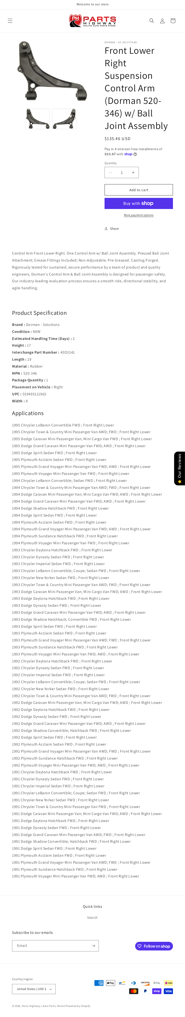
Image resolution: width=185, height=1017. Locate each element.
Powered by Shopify (78, 1006)
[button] (10, 20)
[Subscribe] (93, 945)
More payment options (139, 215)
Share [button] (114, 228)
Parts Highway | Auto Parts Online (43, 1006)
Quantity (111, 163)
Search (92, 917)
